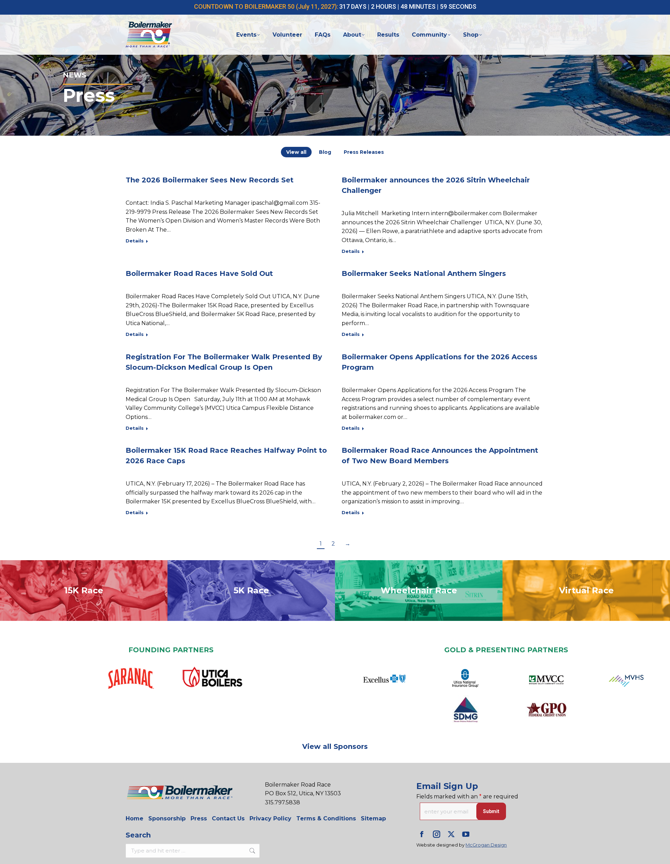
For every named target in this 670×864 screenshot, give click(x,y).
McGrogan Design (486, 845)
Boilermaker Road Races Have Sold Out (199, 273)
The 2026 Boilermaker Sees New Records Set (209, 180)
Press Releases (364, 152)
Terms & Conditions (326, 818)
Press (199, 818)
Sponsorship (167, 818)
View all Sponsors (335, 746)
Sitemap (373, 818)
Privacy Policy (270, 818)
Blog (325, 152)
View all (296, 152)
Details (135, 240)
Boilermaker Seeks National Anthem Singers (424, 273)
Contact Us (228, 818)
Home (134, 818)
